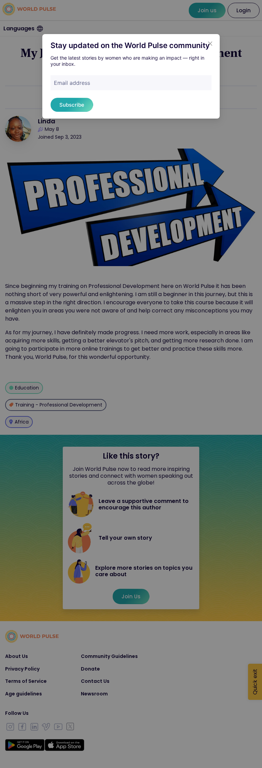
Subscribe (71, 105)
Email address (72, 82)
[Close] (210, 43)
